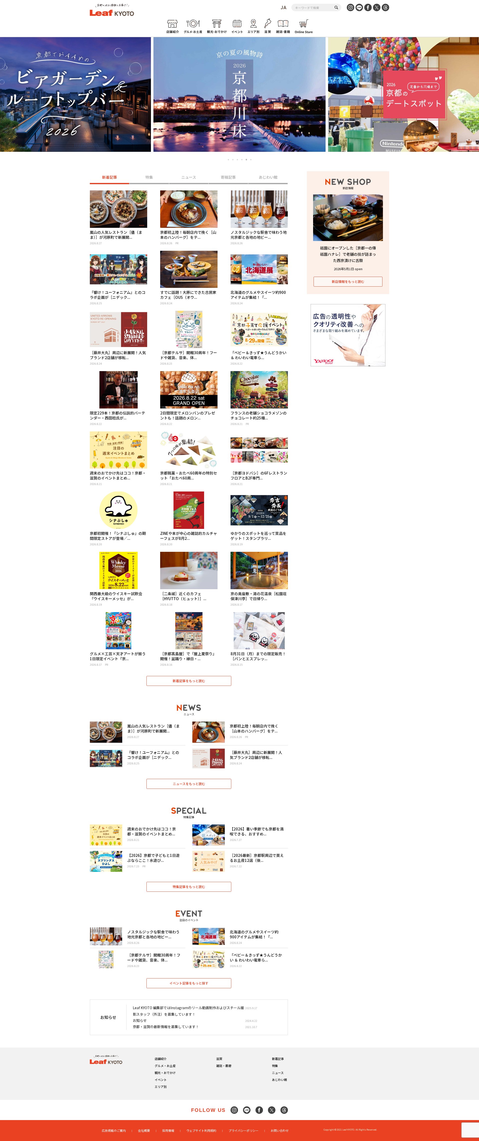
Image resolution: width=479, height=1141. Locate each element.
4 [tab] (241, 159)
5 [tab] (246, 159)
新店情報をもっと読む (348, 281)
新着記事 (109, 177)
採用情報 (168, 1130)
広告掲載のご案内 (114, 1130)
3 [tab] (237, 159)
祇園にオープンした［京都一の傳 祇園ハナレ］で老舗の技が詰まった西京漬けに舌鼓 (348, 254)
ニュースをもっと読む (189, 783)
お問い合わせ (280, 1130)
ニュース (188, 177)
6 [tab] (250, 159)
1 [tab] (228, 159)
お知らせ (140, 1020)
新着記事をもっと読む (189, 680)
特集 (149, 177)
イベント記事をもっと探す (188, 983)
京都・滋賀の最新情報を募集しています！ (166, 1026)
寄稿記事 (228, 177)
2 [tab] (233, 159)
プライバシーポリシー (243, 1130)
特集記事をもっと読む (189, 886)
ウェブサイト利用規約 (201, 1130)
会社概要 (144, 1130)
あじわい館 (268, 177)
